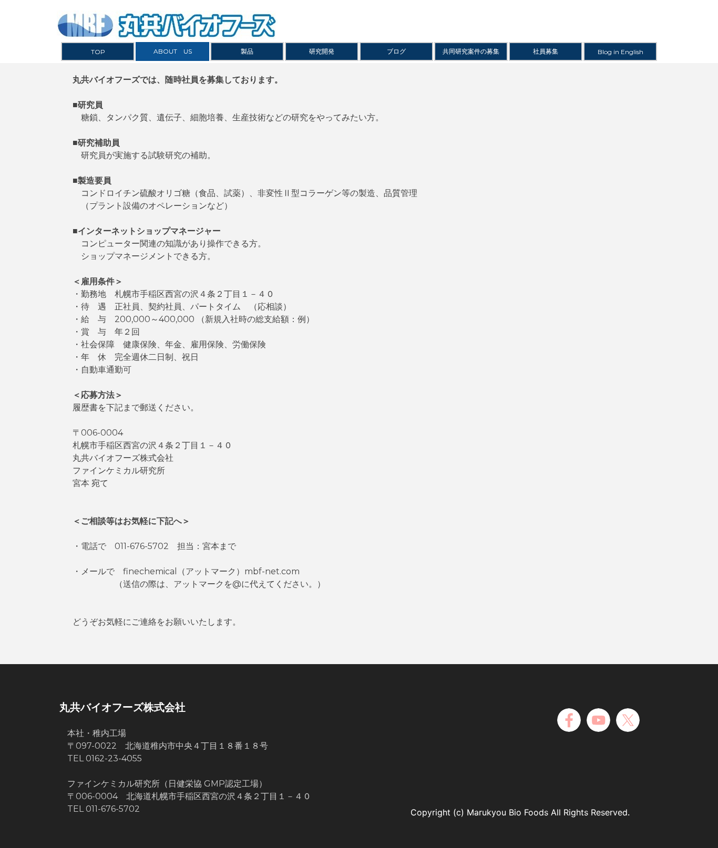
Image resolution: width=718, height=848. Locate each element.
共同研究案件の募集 (471, 51)
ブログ (396, 51)
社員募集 (545, 51)
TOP (98, 52)
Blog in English (620, 52)
